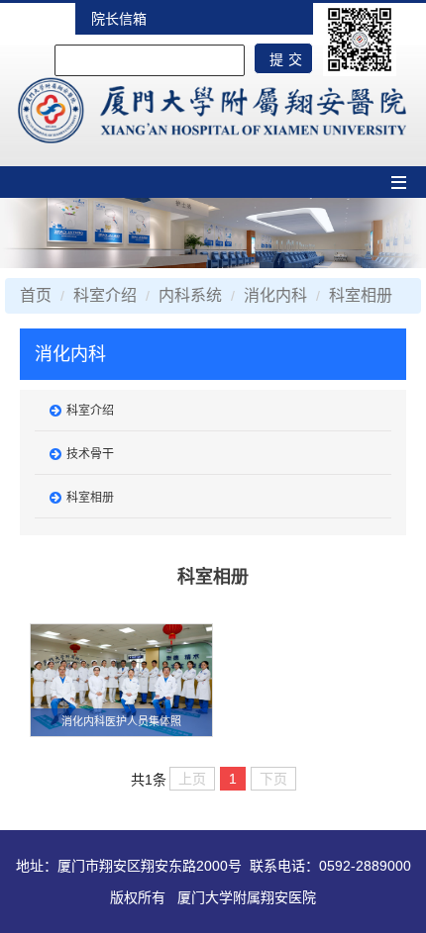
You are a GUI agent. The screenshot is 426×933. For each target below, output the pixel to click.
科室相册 (360, 295)
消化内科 (275, 295)
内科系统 (190, 295)
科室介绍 (105, 295)
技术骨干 (90, 454)
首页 (36, 295)
